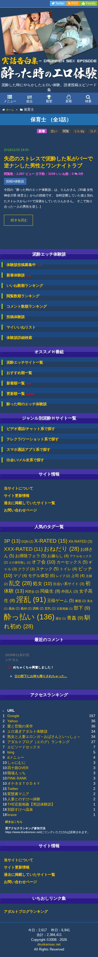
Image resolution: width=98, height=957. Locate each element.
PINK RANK (17, 778)
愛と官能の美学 (20, 726)
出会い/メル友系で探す (25, 460)
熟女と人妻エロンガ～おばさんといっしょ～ (43, 736)
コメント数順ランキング (27, 306)
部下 (82, 608)
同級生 (50, 591)
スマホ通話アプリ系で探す (28, 449)
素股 (80, 601)
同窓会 (32, 591)
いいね (79, 131)
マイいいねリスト (21, 327)
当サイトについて (18, 488)
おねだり (61, 549)
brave (12, 815)
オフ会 (43, 562)
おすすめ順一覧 (19, 373)
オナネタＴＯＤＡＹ (23, 783)
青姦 (75, 617)
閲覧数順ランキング (23, 296)
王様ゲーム (60, 600)
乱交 (20, 583)
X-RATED (50, 541)
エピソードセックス (23, 747)
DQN (27, 541)
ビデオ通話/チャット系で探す (31, 428)
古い (54, 131)
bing (10, 752)
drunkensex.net (49, 944)
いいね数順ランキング (25, 285)
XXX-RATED (23, 549)
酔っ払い (29, 616)
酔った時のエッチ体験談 (27, 404)
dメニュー (15, 757)
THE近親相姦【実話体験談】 (31, 804)
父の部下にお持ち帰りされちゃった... (40, 676)
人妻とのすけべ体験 (23, 799)
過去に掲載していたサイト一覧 (29, 503)
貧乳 (50, 608)
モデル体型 (41, 575)
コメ (93, 131)
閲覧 (66, 131)
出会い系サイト (68, 584)
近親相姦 (65, 608)
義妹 (14, 608)
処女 (42, 583)
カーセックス (72, 562)
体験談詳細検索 (19, 337)
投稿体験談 (16, 317)
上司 (78, 576)
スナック (47, 569)
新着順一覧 (19, 383)
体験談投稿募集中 (24, 265)
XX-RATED (80, 541)
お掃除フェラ (30, 556)
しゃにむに (16, 762)
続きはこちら (13, 821)
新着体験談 (19, 275)
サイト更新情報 (17, 495)
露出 (61, 618)
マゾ (20, 576)
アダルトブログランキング (26, 911)
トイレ (68, 569)
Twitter (12, 789)
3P (12, 541)
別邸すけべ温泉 (20, 809)
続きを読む (19, 220)
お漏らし (58, 556)
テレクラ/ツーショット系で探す (33, 439)
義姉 (26, 608)
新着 (42, 131)
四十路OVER (17, 768)
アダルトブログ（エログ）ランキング (38, 742)
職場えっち (16, 773)
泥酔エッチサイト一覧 (25, 362)
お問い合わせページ (20, 510)
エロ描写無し (20, 562)
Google (13, 716)
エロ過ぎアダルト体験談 (27, 731)
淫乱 (31, 599)
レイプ (63, 576)
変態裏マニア (18, 794)
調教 (38, 608)
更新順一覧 (20, 394)
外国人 (69, 591)
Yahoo (12, 721)
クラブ (26, 569)
